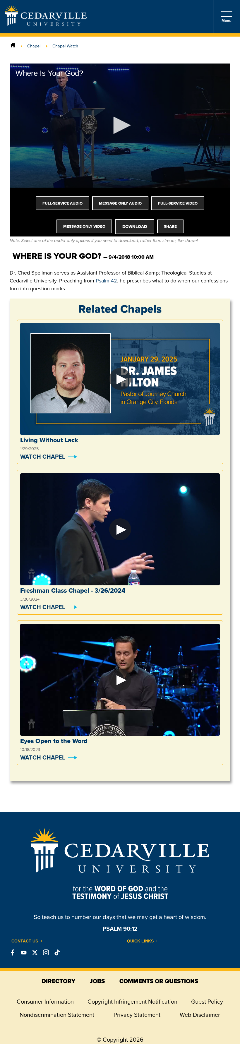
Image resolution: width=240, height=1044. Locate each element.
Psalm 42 (106, 280)
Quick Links (140, 941)
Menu (227, 20)
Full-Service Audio (62, 203)
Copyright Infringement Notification (132, 1001)
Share (170, 226)
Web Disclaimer (200, 1014)
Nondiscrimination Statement (57, 1014)
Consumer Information (45, 1001)
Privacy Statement (137, 1014)
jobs (97, 981)
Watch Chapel (42, 456)
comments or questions (158, 981)
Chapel (33, 46)
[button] (120, 125)
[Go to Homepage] (46, 24)
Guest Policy (207, 1001)
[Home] (13, 46)
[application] (120, 126)
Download (134, 226)
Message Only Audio (120, 203)
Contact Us (24, 941)
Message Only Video (84, 226)
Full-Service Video (178, 203)
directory (58, 981)
